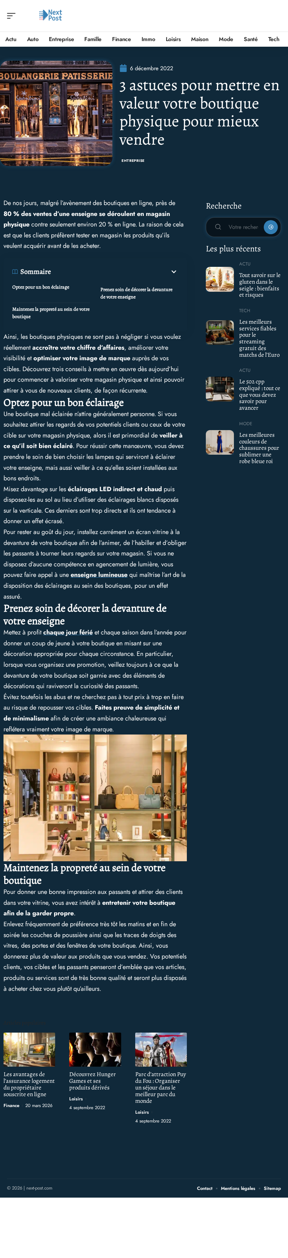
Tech (244, 310)
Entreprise (133, 160)
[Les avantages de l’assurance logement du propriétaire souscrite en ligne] (29, 1050)
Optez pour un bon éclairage (41, 287)
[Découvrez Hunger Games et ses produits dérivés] (95, 1050)
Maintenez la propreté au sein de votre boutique (51, 313)
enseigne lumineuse (99, 574)
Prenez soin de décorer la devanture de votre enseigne (136, 293)
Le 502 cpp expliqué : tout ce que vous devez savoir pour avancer (259, 394)
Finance (11, 1105)
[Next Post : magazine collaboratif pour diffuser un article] (50, 16)
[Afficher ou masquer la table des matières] (114, 272)
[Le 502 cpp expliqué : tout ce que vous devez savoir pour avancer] (220, 389)
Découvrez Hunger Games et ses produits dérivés (92, 1081)
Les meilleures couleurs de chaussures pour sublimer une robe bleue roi (259, 448)
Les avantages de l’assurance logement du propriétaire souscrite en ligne (29, 1084)
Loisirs (76, 1098)
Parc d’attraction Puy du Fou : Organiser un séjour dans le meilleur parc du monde (160, 1087)
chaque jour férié (68, 632)
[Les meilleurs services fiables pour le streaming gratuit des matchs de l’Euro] (220, 332)
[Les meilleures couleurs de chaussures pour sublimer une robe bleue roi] (220, 442)
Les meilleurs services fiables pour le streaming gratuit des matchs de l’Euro (259, 338)
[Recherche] (276, 16)
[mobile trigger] (13, 16)
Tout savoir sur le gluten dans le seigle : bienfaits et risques (260, 285)
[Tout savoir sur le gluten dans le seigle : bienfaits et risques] (220, 279)
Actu (244, 264)
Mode (245, 423)
